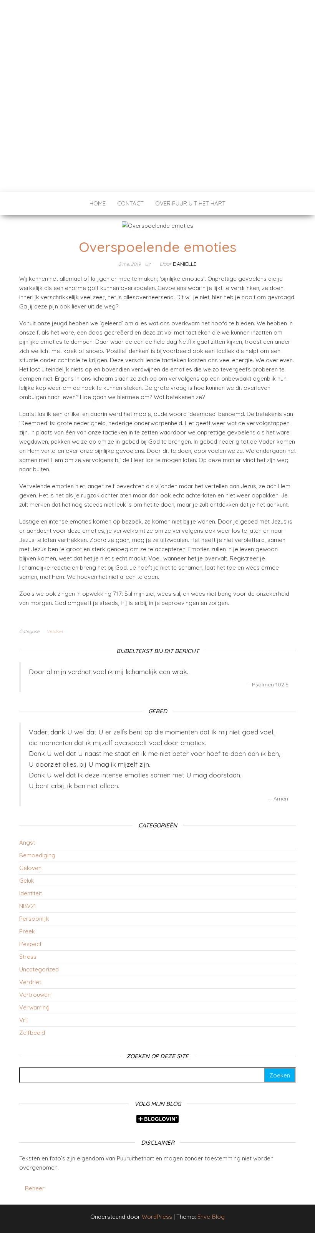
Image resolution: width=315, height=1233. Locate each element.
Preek (27, 931)
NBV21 (27, 906)
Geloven (30, 868)
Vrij (23, 1020)
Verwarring (34, 1007)
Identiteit (30, 893)
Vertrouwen (35, 994)
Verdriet (54, 631)
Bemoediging (37, 855)
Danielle (185, 263)
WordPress (157, 1216)
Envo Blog (211, 1216)
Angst (27, 842)
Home (98, 203)
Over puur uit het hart (190, 203)
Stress (27, 956)
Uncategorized (39, 969)
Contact (130, 203)
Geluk (26, 880)
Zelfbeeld (32, 1032)
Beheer (35, 1188)
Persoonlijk (34, 918)
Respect (30, 944)
